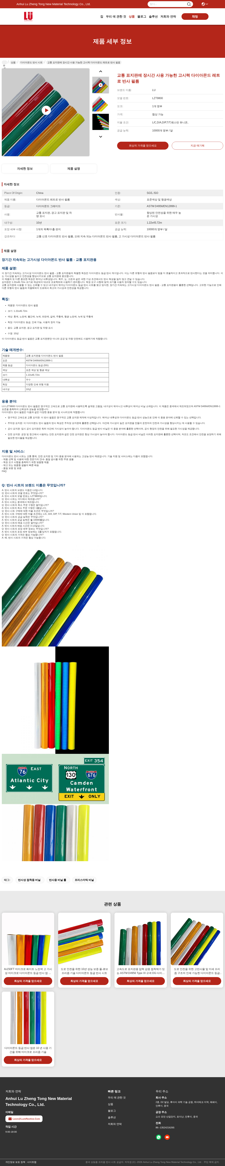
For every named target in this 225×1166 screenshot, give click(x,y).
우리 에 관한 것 (116, 16)
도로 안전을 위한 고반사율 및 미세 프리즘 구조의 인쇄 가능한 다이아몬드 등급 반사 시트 (197, 971)
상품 (132, 16)
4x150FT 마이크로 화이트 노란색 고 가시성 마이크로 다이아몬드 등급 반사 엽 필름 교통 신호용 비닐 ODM (28, 971)
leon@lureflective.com (26, 1118)
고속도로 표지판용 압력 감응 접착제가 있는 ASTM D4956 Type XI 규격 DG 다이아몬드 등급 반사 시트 (141, 971)
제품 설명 (73, 168)
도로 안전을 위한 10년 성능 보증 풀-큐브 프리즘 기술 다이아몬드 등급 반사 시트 (84, 971)
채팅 (195, 16)
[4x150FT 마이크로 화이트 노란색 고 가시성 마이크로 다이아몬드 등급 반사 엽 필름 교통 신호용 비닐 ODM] (28, 939)
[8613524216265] (159, 1137)
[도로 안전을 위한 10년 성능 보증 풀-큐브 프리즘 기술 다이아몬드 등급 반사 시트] (84, 939)
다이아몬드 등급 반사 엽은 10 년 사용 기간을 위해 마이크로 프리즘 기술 (28, 1050)
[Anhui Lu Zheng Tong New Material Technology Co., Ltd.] (34, 16)
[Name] (189, 4)
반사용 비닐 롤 (57, 880)
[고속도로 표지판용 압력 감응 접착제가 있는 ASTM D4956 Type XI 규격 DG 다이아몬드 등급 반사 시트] (140, 939)
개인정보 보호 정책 (15, 1162)
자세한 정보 (25, 168)
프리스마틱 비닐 (84, 880)
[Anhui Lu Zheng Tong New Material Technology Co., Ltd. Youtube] (167, 1137)
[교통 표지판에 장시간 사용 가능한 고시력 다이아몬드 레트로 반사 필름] (45, 112)
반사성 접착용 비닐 (29, 880)
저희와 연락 (168, 16)
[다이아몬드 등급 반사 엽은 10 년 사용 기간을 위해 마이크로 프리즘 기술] (28, 1018)
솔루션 (153, 16)
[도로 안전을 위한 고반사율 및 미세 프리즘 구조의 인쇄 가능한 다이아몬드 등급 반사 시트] (197, 939)
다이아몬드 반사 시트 (31, 62)
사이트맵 (31, 1162)
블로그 (141, 16)
